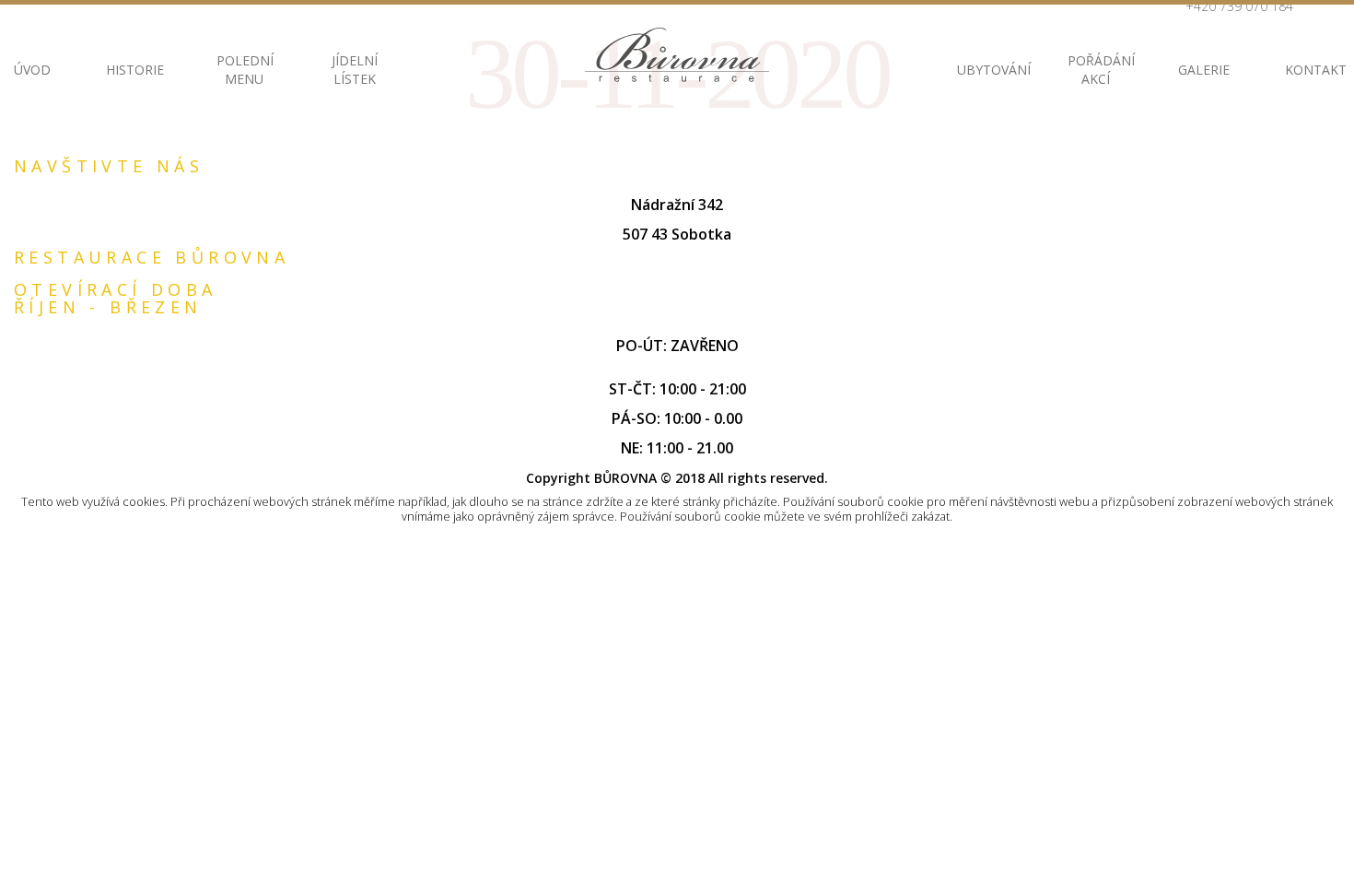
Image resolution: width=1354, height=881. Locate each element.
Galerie (1204, 69)
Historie (133, 69)
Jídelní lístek (355, 70)
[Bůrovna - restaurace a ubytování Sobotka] (677, 55)
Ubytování (984, 69)
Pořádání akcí (1095, 70)
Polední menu (244, 70)
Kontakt (1312, 69)
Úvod (32, 69)
